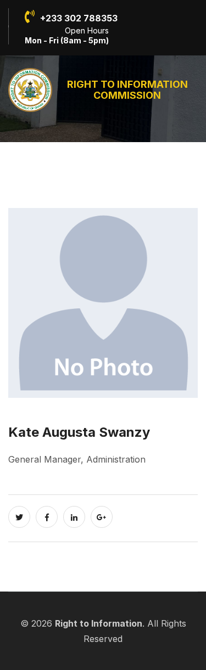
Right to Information (98, 623)
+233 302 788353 (79, 18)
